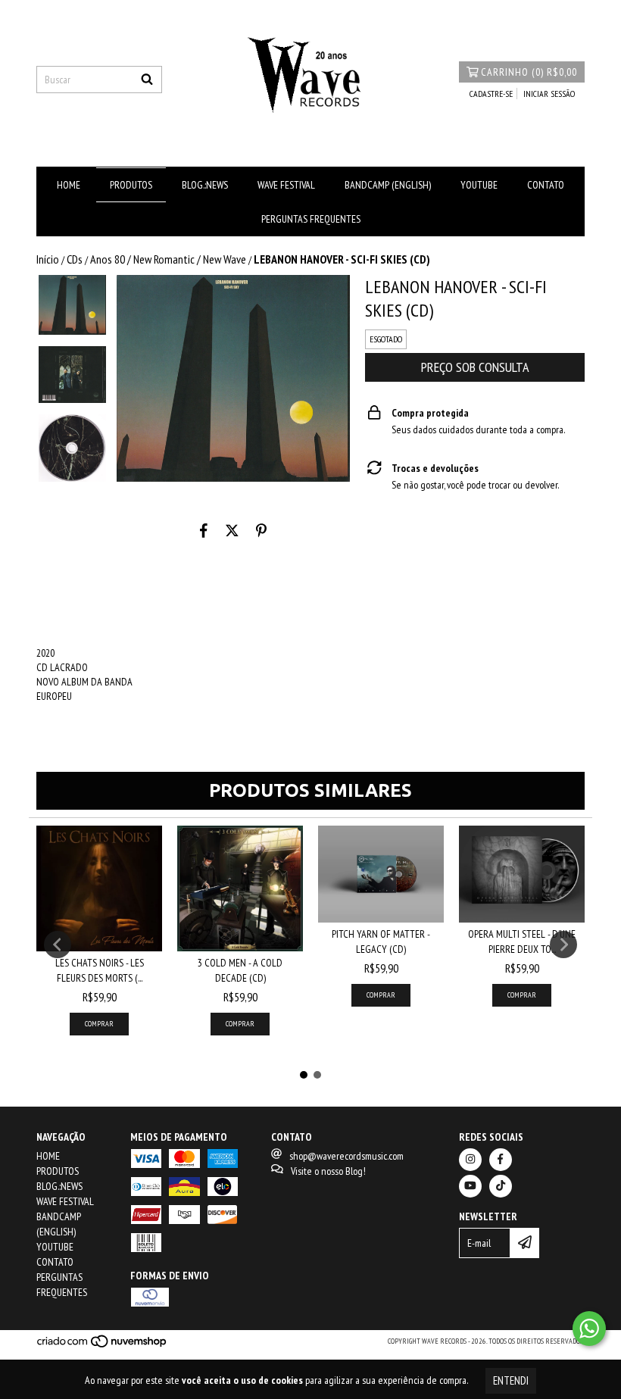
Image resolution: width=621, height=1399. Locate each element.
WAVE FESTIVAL (286, 185)
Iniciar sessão (549, 93)
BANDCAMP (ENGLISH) (388, 185)
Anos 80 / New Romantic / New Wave (168, 259)
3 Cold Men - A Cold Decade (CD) (240, 970)
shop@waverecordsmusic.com (346, 1156)
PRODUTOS (131, 185)
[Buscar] (147, 79)
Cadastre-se (491, 93)
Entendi (511, 1380)
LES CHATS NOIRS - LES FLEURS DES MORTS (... (99, 970)
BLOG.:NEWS (205, 185)
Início (47, 259)
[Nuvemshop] (102, 1346)
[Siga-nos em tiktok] (500, 1186)
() (529, 72)
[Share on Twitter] (232, 530)
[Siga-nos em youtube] (470, 1186)
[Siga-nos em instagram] (470, 1159)
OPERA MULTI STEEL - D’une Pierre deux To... (522, 941)
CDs (75, 259)
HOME (68, 185)
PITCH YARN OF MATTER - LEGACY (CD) (381, 941)
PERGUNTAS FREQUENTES (310, 219)
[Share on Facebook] (204, 530)
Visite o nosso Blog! (328, 1171)
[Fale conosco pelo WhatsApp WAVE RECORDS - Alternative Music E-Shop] (589, 1328)
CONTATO (545, 185)
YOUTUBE (479, 185)
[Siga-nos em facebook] (500, 1159)
